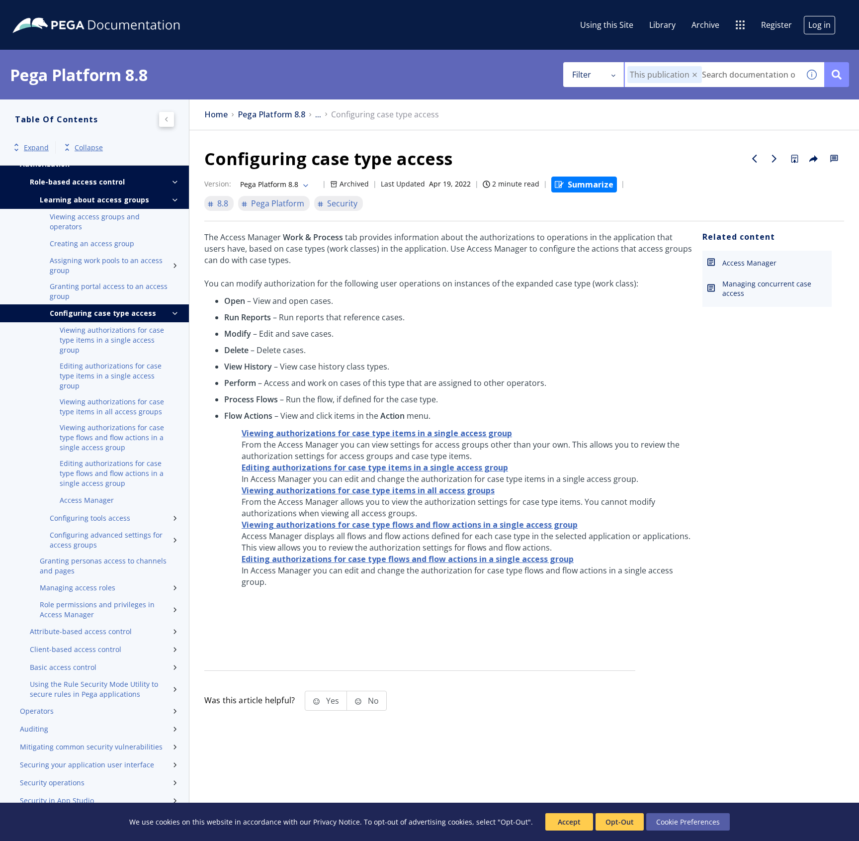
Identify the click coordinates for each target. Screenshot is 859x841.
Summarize (590, 184)
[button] (694, 75)
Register (776, 24)
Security (342, 203)
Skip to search (120, 11)
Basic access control (63, 667)
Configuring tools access (90, 518)
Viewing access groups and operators (95, 221)
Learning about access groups (94, 199)
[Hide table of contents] (166, 119)
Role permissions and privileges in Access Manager (97, 609)
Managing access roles (77, 587)
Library (662, 24)
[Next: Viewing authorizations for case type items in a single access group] (774, 159)
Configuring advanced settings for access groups (106, 540)
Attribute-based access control (81, 631)
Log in (819, 24)
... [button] (318, 114)
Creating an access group (92, 243)
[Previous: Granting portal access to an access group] (755, 159)
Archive (705, 24)
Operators (37, 711)
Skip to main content (44, 11)
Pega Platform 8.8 (271, 114)
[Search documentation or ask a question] (836, 74)
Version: (217, 183)
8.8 (222, 203)
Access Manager (87, 500)
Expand (36, 147)
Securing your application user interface (87, 764)
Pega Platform (277, 203)
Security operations (52, 782)
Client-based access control (75, 649)
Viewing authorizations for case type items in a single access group (112, 340)
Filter (581, 74)
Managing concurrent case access (766, 288)
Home (216, 114)
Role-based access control (77, 182)
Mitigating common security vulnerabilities (91, 746)
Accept (569, 822)
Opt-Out (619, 822)
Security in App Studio (57, 800)
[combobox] (712, 74)
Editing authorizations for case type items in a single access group (111, 375)
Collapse (89, 147)
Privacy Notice (336, 822)
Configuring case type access (103, 313)
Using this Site (606, 24)
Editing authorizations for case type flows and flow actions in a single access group (112, 473)
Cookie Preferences (688, 822)
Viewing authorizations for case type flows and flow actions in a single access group (112, 437)
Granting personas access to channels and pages (103, 565)
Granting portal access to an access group (109, 291)
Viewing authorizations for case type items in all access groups (112, 406)
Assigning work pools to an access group (106, 265)
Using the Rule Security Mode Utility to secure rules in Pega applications (94, 689)
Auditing (34, 729)
